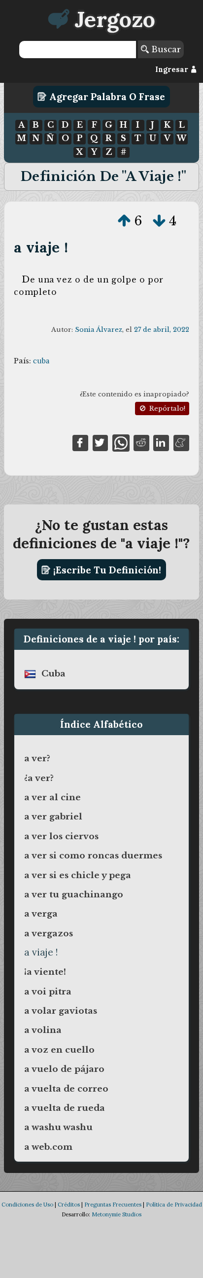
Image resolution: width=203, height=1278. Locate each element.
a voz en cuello (59, 1049)
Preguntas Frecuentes (112, 1204)
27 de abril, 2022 (161, 329)
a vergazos (48, 933)
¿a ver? (39, 778)
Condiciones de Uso (27, 1204)
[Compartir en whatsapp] (121, 442)
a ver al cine (52, 797)
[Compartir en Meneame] (181, 442)
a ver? (37, 758)
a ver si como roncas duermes (93, 855)
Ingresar (172, 69)
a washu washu (58, 1127)
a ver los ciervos (61, 836)
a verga (41, 913)
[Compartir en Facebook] (80, 442)
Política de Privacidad (174, 1204)
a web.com (48, 1146)
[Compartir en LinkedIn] (161, 442)
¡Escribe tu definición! (106, 570)
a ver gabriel (53, 816)
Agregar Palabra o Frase (106, 97)
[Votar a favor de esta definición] (124, 221)
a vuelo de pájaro (64, 1069)
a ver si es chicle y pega (77, 875)
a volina (43, 1030)
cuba (41, 360)
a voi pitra (47, 991)
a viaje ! (41, 247)
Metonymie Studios (116, 1214)
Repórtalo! (166, 408)
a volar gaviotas (60, 1010)
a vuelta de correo (66, 1088)
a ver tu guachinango (73, 894)
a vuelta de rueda (64, 1107)
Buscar (165, 49)
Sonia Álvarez (98, 329)
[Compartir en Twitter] (100, 442)
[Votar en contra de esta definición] (159, 221)
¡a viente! (45, 971)
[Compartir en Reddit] (141, 442)
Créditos (69, 1204)
